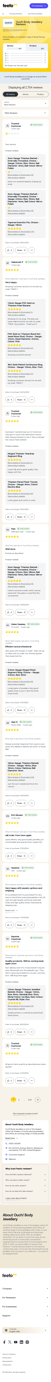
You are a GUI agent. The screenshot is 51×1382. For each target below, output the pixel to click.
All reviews (10, 94)
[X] (10, 1342)
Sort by (6, 102)
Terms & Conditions (8, 1354)
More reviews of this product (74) (21, 232)
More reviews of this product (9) (20, 493)
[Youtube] (15, 1342)
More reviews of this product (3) (20, 348)
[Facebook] (4, 1342)
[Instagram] (27, 1342)
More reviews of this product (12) (20, 175)
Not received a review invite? (25, 1113)
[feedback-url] (12, 133)
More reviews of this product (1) (20, 312)
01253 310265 (15, 1143)
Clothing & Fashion (15, 14)
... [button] (24, 1099)
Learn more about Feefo (16, 1198)
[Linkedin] (21, 1342)
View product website (16, 178)
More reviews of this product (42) (21, 777)
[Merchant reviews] (8, 23)
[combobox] (25, 103)
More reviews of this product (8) (20, 681)
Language (12, 1329)
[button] (25, 103)
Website (12, 1159)
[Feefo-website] (10, 6)
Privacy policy (6, 1358)
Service (25, 94)
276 (30, 1100)
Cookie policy (6, 1365)
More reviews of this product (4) (20, 374)
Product (40, 94)
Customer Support (17, 1155)
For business (37, 6)
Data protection (7, 1361)
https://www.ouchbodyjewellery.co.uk (15, 30)
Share (19, 250)
